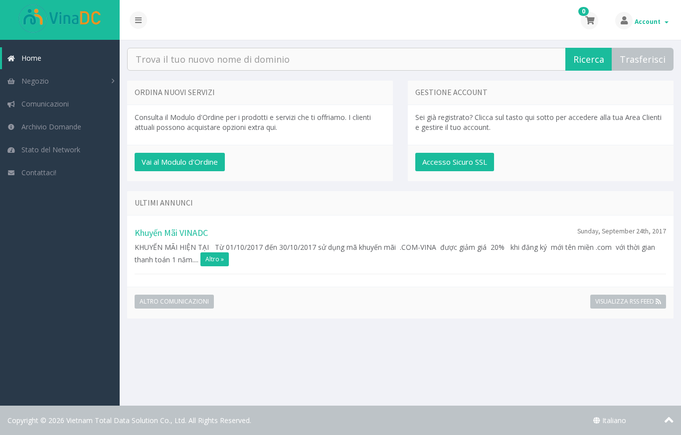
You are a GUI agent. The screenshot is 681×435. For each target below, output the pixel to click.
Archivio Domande (49, 126)
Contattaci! (36, 172)
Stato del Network (48, 149)
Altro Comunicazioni (174, 301)
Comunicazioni (43, 104)
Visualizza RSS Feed (625, 301)
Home (29, 58)
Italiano (613, 420)
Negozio (33, 81)
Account (649, 21)
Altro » (214, 259)
